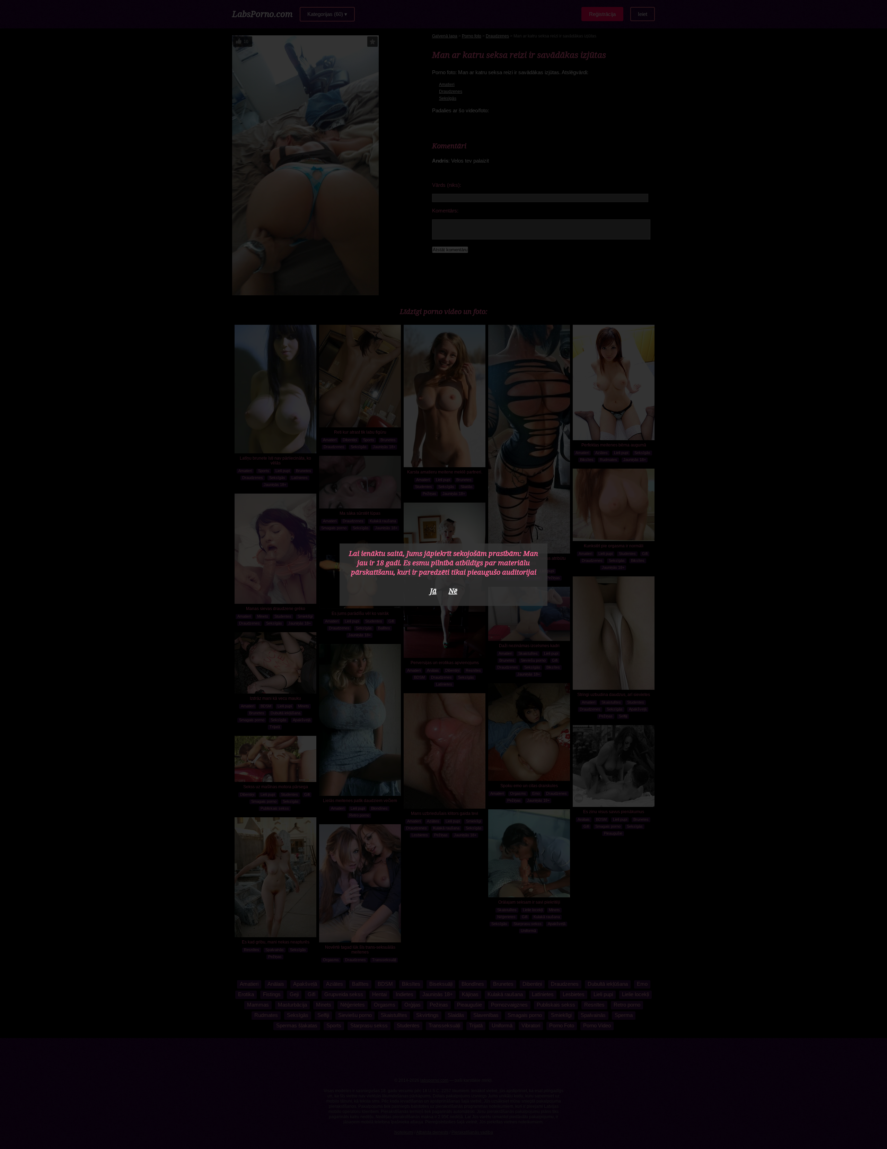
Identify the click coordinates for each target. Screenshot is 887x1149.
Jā (433, 590)
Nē (453, 590)
